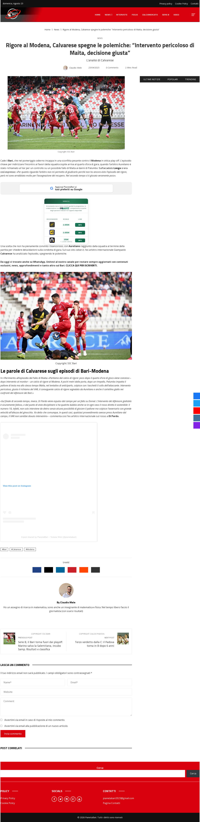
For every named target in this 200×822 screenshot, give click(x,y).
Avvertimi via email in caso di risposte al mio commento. (34, 720)
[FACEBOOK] (37, 570)
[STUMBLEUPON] (83, 570)
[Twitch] (73, 799)
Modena (30, 549)
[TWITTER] (48, 570)
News (100, 38)
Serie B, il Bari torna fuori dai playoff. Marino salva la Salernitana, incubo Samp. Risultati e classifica (40, 642)
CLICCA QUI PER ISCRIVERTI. (81, 265)
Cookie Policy (7, 803)
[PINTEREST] (72, 570)
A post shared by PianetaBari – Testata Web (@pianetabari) (48, 537)
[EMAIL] (95, 570)
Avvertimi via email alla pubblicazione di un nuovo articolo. (36, 726)
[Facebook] (54, 799)
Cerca (100, 767)
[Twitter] (60, 799)
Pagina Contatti (111, 803)
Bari (5, 549)
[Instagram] (66, 799)
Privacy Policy (7, 798)
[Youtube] (79, 799)
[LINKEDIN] (60, 570)
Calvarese (16, 549)
